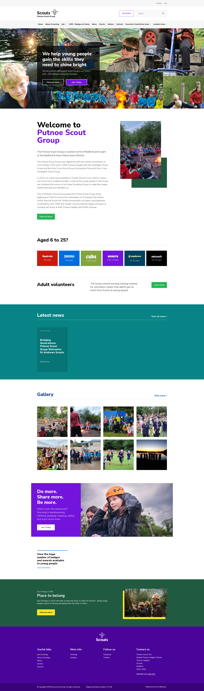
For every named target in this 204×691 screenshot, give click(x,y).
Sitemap (73, 654)
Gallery (111, 24)
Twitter (106, 657)
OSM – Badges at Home (79, 24)
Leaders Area (159, 24)
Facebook (107, 654)
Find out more (53, 82)
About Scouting (52, 24)
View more (159, 395)
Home (40, 24)
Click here (151, 674)
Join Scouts (126, 13)
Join (165, 3)
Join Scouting (42, 654)
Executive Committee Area (137, 24)
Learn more (159, 285)
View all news (158, 316)
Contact (119, 24)
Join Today (76, 82)
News (94, 24)
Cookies (159, 3)
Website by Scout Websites (156, 687)
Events (102, 24)
